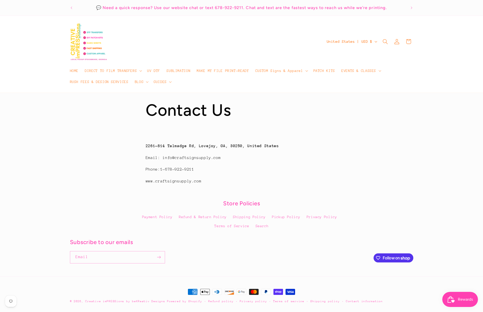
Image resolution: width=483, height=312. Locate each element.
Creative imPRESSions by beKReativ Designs (126, 301)
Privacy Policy (322, 217)
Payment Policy (157, 217)
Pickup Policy (286, 217)
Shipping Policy (249, 217)
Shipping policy (325, 301)
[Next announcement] (411, 8)
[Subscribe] (159, 257)
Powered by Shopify (184, 301)
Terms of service (288, 301)
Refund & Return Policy (203, 217)
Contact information (364, 301)
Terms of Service (231, 226)
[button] (113, 70)
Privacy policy (253, 301)
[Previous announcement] (71, 8)
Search (262, 226)
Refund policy (221, 301)
